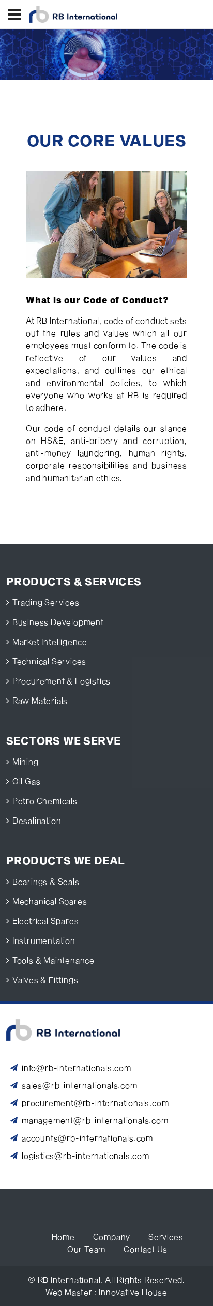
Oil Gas (26, 781)
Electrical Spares (45, 920)
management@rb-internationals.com (95, 1120)
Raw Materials (40, 700)
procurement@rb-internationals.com (95, 1102)
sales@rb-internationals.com (80, 1085)
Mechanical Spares (49, 901)
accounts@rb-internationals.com (87, 1138)
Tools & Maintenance (53, 960)
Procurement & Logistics (61, 681)
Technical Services (49, 661)
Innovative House (133, 1292)
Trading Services (46, 602)
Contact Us (146, 1249)
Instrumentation (43, 940)
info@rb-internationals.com (76, 1067)
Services (165, 1236)
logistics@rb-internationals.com (85, 1155)
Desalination (37, 820)
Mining (25, 761)
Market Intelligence (49, 641)
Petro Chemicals (45, 801)
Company (112, 1236)
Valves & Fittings (45, 979)
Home (63, 1236)
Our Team (86, 1249)
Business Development (58, 622)
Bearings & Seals (46, 881)
